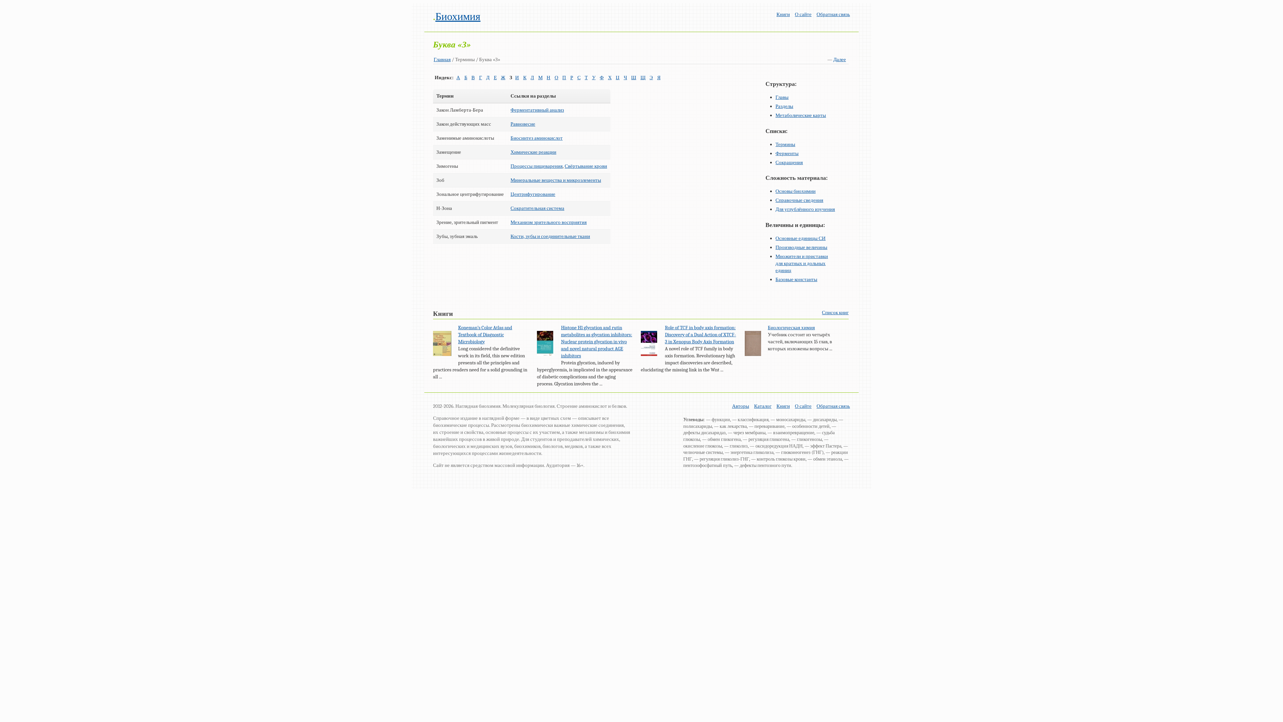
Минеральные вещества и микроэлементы (556, 180)
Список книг (835, 313)
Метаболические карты (800, 115)
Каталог (762, 406)
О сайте (803, 14)
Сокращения (789, 162)
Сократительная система (537, 208)
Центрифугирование (533, 194)
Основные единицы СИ (800, 238)
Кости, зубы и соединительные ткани (550, 236)
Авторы (740, 406)
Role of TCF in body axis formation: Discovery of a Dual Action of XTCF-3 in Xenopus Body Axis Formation (700, 335)
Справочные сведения (799, 200)
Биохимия (457, 16)
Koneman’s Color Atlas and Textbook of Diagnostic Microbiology (485, 335)
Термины (785, 144)
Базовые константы (796, 279)
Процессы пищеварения (537, 166)
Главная (442, 59)
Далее (839, 59)
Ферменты (787, 153)
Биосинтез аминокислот (537, 138)
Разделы (784, 106)
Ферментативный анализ (537, 110)
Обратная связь (833, 14)
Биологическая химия (791, 328)
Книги (783, 14)
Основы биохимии (795, 191)
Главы (782, 97)
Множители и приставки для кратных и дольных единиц (801, 263)
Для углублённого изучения (805, 209)
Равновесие (523, 124)
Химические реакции (533, 152)
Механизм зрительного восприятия (549, 222)
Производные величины (801, 247)
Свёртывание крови (586, 166)
